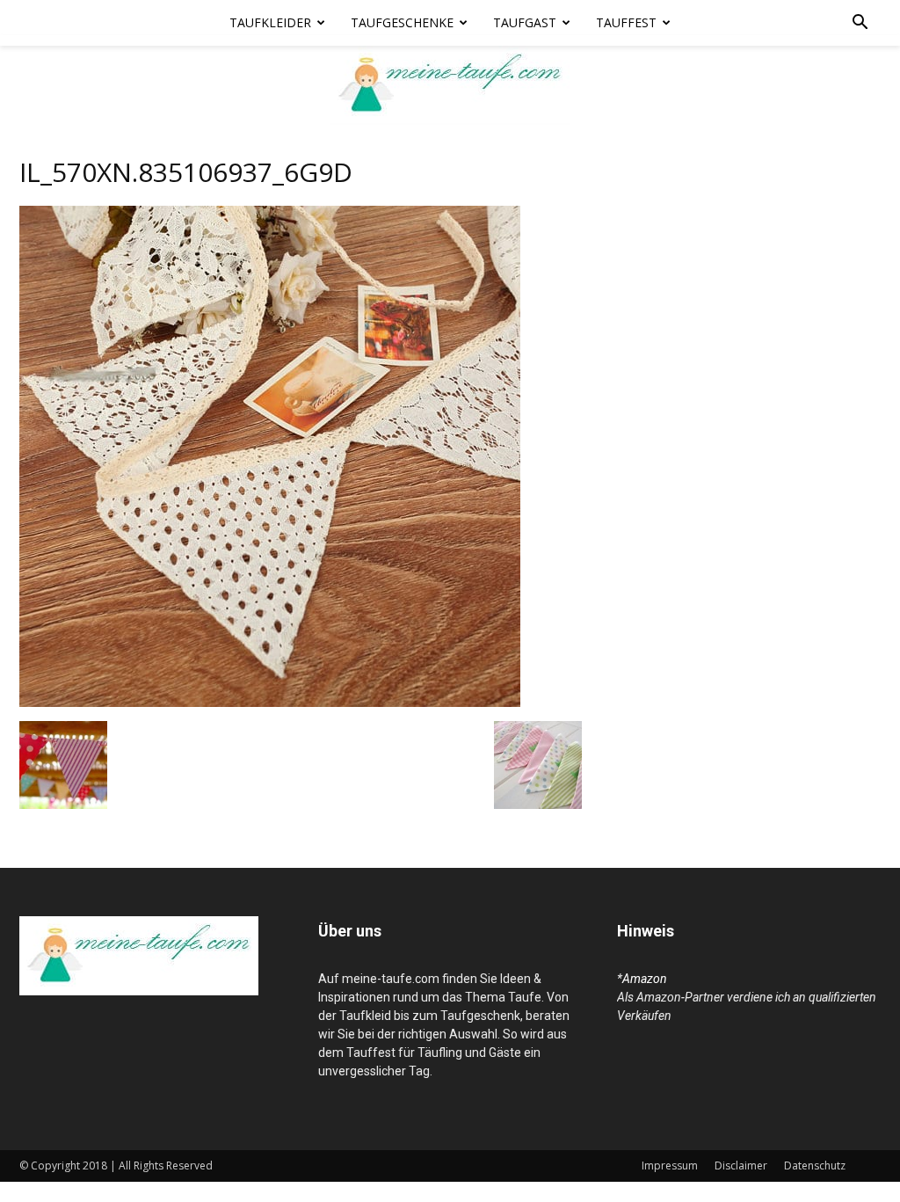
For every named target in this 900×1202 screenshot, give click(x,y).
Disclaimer (741, 1165)
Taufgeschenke (402, 22)
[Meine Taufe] (450, 85)
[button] (859, 24)
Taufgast (524, 22)
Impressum (670, 1165)
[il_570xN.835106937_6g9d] (269, 703)
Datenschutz (815, 1165)
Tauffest (626, 22)
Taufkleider (270, 22)
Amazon (644, 979)
